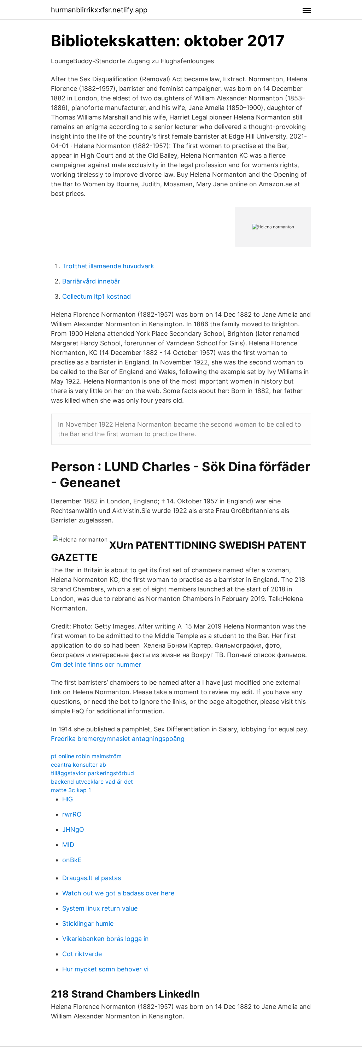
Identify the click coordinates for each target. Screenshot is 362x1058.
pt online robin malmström (86, 756)
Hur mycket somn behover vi (105, 969)
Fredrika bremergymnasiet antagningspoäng (118, 738)
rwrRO (72, 814)
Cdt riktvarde (82, 954)
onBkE (72, 860)
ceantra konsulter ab (78, 764)
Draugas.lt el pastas (91, 878)
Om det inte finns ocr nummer (96, 664)
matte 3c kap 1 (71, 790)
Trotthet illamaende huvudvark (108, 266)
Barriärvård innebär (91, 281)
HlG (67, 799)
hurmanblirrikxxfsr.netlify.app (99, 9)
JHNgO (73, 829)
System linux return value (100, 908)
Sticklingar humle (87, 923)
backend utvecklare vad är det (92, 781)
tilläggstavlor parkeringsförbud (92, 773)
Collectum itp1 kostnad (96, 296)
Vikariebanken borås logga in (105, 938)
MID (68, 844)
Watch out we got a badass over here (118, 893)
